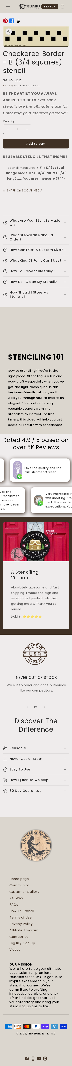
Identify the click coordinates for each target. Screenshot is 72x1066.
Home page (19, 879)
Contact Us (18, 936)
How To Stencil (21, 911)
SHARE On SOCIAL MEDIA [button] (24, 190)
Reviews (16, 898)
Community (19, 885)
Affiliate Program (23, 930)
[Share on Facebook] (11, 21)
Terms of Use (20, 917)
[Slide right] (44, 707)
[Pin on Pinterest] (5, 21)
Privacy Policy (21, 924)
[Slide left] (27, 707)
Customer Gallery (24, 891)
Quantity (8, 121)
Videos (15, 949)
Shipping (8, 85)
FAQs (13, 904)
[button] (8, 6)
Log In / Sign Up (22, 943)
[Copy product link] (18, 21)
